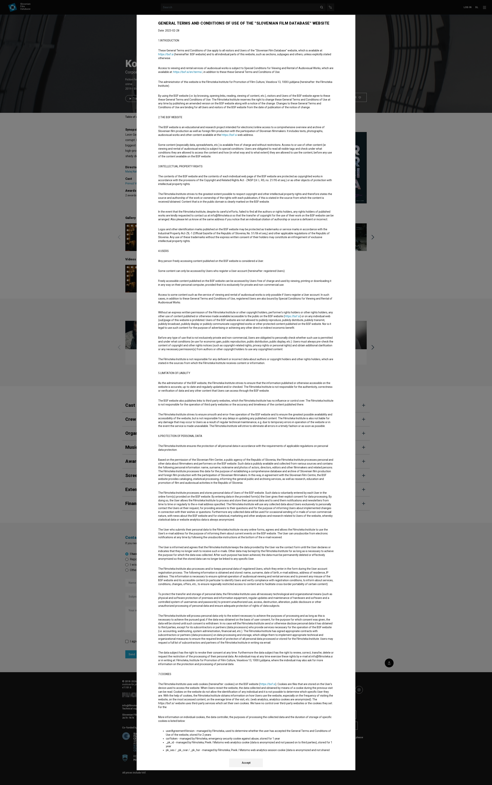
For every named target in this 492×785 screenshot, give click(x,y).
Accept (246, 762)
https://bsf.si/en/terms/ (187, 71)
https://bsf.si (166, 54)
